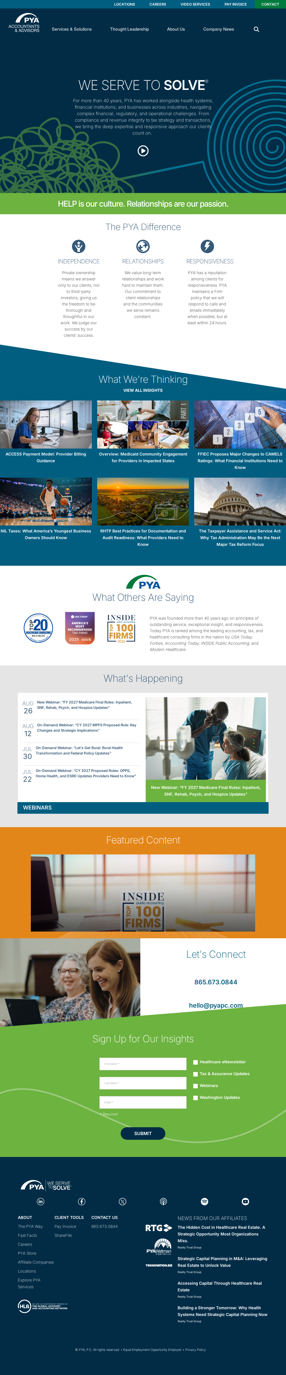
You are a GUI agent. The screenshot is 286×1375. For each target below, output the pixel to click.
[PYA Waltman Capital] (159, 1246)
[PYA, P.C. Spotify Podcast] (204, 1201)
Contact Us (104, 1217)
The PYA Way (30, 1226)
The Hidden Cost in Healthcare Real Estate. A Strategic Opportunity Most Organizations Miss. (221, 1234)
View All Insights (143, 390)
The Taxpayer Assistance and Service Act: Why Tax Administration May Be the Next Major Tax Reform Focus (240, 538)
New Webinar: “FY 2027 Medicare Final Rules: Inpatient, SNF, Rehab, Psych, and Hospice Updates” (84, 705)
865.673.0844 (216, 982)
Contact (270, 4)
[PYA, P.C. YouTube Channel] (245, 1201)
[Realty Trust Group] (159, 1227)
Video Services (195, 4)
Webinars (37, 807)
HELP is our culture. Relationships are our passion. (143, 204)
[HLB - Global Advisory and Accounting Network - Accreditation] (42, 1302)
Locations (124, 4)
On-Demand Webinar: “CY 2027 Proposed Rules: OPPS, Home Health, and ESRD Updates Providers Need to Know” (86, 773)
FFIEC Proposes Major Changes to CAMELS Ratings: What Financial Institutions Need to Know (240, 461)
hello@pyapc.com (216, 1005)
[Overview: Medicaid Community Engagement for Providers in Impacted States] (143, 425)
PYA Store (27, 1253)
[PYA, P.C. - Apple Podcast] (163, 1201)
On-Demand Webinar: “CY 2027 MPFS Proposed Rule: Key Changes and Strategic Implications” (86, 728)
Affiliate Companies (36, 1262)
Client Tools (69, 1217)
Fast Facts (27, 1235)
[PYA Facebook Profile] (81, 1201)
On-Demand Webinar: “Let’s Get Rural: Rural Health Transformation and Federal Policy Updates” (79, 750)
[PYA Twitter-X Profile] (122, 1201)
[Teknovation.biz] (159, 1265)
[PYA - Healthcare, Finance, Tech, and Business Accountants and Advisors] (24, 22)
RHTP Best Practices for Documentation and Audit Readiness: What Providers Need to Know (143, 538)
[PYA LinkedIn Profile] (40, 1201)
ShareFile (63, 1235)
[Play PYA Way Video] (143, 147)
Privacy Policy (195, 1350)
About (25, 1217)
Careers (157, 4)
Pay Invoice (236, 4)
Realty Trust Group (189, 1247)
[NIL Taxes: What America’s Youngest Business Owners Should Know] (46, 502)
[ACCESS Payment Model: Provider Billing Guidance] (46, 425)
